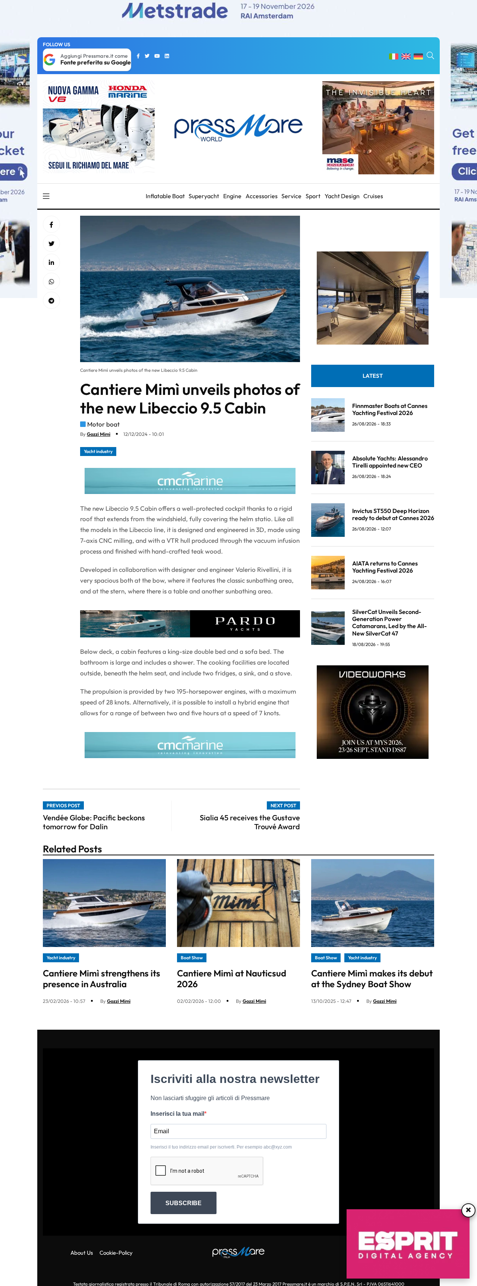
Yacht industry (98, 451)
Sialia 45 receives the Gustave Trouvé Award (250, 822)
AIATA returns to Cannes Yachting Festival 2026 (385, 566)
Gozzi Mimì (98, 434)
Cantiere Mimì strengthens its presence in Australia (101, 978)
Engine (232, 196)
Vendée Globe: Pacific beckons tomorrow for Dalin (94, 822)
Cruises (373, 196)
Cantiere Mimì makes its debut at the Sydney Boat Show (372, 978)
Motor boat (103, 424)
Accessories (262, 196)
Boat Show (192, 957)
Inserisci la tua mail (177, 1114)
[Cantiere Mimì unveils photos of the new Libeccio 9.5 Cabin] (51, 262)
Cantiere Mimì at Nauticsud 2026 (231, 978)
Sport (313, 196)
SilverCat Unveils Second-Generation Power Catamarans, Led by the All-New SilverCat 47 (389, 622)
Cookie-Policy (116, 1252)
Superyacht (204, 196)
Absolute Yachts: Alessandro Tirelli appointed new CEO (390, 461)
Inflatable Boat (165, 196)
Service (291, 196)
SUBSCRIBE (183, 1203)
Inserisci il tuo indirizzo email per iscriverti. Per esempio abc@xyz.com (221, 1147)
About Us (81, 1252)
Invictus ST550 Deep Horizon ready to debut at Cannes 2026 (393, 514)
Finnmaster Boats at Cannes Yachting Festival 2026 (389, 409)
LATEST (373, 375)
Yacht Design (342, 196)
